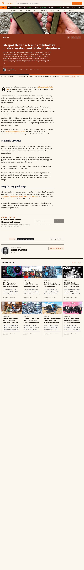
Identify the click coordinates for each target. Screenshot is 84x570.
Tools (51, 10)
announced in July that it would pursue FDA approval (19, 197)
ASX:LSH (30, 239)
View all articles (56, 248)
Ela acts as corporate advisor (15, 131)
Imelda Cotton (11, 69)
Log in (68, 3)
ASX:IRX (21, 239)
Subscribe (59, 221)
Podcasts (71, 10)
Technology (12, 239)
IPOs (58, 10)
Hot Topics (13, 10)
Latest (20, 10)
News (5, 76)
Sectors (43, 10)
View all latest (76, 262)
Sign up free (77, 3)
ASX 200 (36, 10)
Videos (64, 10)
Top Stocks (28, 10)
